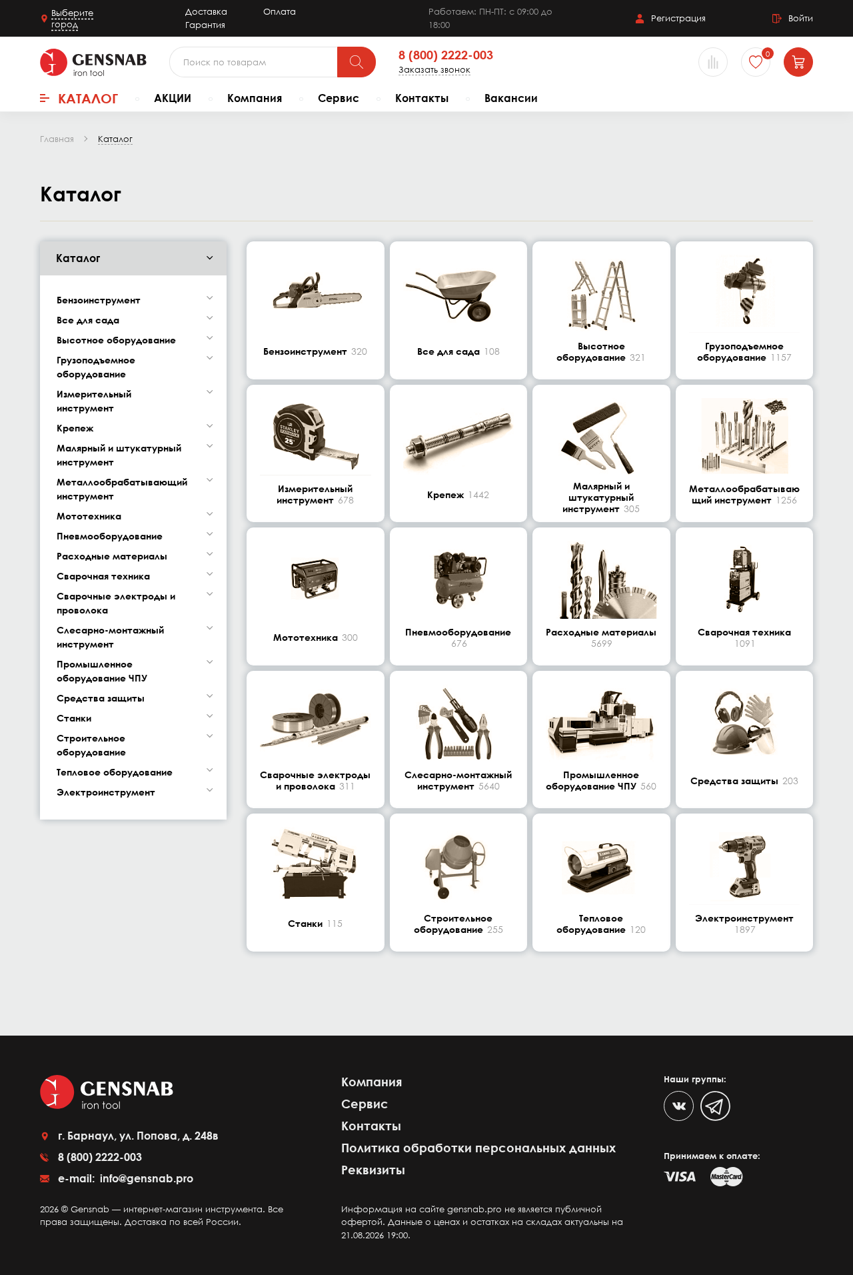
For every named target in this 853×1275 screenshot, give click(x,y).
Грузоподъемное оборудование (96, 366)
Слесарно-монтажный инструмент (110, 637)
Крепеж (75, 427)
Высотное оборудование (116, 339)
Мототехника (89, 515)
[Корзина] (798, 62)
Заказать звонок (434, 70)
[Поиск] (356, 62)
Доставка (206, 11)
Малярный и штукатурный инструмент (119, 454)
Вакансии (511, 98)
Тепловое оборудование (115, 772)
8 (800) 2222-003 (446, 55)
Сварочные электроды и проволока (116, 602)
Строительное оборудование (91, 745)
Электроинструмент (106, 792)
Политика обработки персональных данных (478, 1147)
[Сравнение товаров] (713, 62)
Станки (74, 718)
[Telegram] (715, 1106)
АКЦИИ (172, 98)
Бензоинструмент (99, 299)
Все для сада (88, 319)
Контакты (421, 98)
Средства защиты (101, 698)
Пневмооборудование (110, 535)
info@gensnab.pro (145, 1178)
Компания (254, 98)
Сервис (338, 98)
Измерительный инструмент (94, 400)
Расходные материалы (112, 555)
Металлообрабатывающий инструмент (122, 488)
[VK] (679, 1106)
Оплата (279, 11)
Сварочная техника (103, 575)
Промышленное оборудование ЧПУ (102, 671)
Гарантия (205, 24)
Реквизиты (373, 1169)
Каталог (88, 98)
